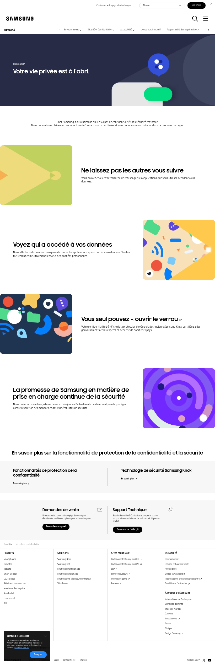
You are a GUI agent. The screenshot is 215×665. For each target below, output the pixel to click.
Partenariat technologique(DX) (125, 559)
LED (113, 569)
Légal (56, 660)
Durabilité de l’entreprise (176, 583)
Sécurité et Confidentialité (99, 30)
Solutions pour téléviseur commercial (74, 579)
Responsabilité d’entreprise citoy (182, 30)
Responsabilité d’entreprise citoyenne (182, 579)
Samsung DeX (63, 564)
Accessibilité (126, 30)
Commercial (9, 598)
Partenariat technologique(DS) (125, 564)
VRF (5, 603)
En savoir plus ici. (21, 648)
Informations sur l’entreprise (178, 599)
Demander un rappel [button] (56, 526)
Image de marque (173, 609)
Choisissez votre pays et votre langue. (113, 5)
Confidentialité (69, 660)
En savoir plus (20, 483)
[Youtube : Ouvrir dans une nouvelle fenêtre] (210, 660)
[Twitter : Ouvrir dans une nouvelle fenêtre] (204, 660)
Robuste (7, 569)
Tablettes (8, 564)
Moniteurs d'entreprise (14, 588)
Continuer (196, 5)
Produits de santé (119, 579)
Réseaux (115, 583)
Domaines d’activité (174, 604)
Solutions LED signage (67, 574)
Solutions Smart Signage (68, 569)
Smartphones (10, 559)
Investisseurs (171, 619)
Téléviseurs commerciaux (15, 583)
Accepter (38, 654)
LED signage (9, 579)
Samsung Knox (64, 559)
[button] (195, 18)
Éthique (168, 628)
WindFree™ (62, 583)
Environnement (71, 30)
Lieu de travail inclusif (151, 30)
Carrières (169, 614)
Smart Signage (10, 574)
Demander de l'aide (126, 529)
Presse (168, 624)
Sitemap (83, 660)
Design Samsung (173, 633)
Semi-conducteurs (119, 574)
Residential (9, 593)
